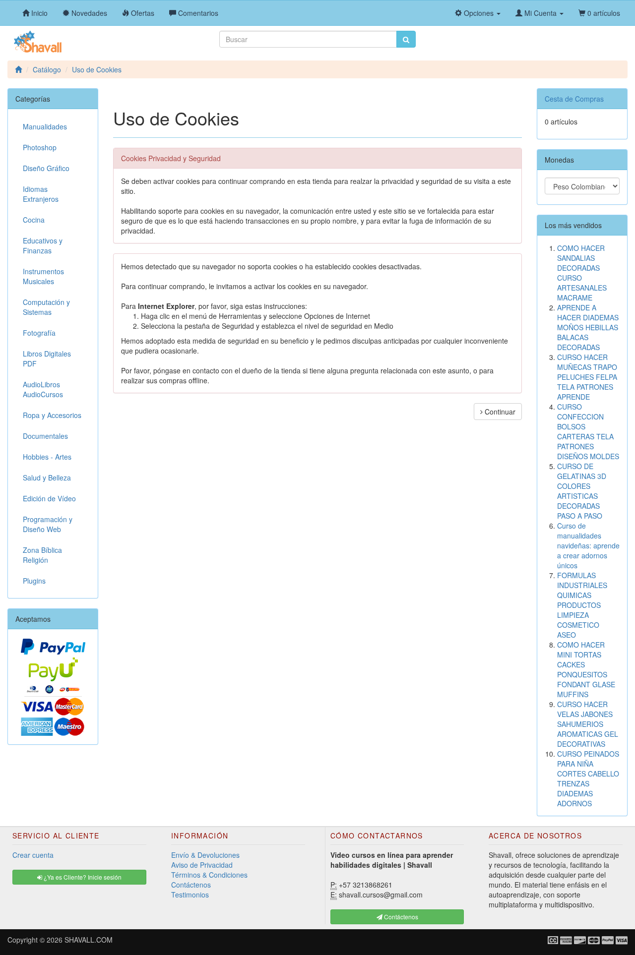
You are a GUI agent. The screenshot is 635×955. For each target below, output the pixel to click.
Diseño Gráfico (46, 168)
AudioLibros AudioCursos (43, 389)
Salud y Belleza (47, 477)
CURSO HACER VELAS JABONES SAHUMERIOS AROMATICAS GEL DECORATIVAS (587, 724)
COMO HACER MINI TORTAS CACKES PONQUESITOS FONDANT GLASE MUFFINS (586, 669)
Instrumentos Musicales (43, 276)
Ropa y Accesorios (52, 415)
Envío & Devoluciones (205, 855)
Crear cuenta (33, 855)
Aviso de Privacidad (202, 865)
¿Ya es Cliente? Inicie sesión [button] (82, 877)
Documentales (45, 436)
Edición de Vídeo (49, 498)
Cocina (34, 220)
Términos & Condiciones (209, 875)
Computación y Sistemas (46, 307)
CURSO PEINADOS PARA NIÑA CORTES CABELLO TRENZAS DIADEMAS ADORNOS (588, 778)
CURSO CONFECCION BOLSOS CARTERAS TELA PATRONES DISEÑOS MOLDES (588, 431)
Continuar (499, 412)
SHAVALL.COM (88, 940)
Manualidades (45, 126)
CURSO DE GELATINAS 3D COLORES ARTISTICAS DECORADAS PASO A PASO (581, 491)
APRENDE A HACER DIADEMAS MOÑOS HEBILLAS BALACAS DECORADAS (588, 327)
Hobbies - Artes (47, 457)
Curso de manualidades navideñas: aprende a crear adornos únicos (588, 545)
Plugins (34, 581)
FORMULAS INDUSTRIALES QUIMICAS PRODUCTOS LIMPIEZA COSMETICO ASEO (582, 605)
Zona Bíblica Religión (42, 555)
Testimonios (190, 894)
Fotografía (39, 333)
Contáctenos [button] (400, 916)
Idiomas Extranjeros (41, 194)
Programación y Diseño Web (47, 524)
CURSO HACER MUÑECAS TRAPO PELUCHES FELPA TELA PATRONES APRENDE (587, 377)
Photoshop (40, 147)
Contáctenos (191, 885)
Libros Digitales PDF (47, 358)
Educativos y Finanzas (43, 245)
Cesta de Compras (574, 99)
